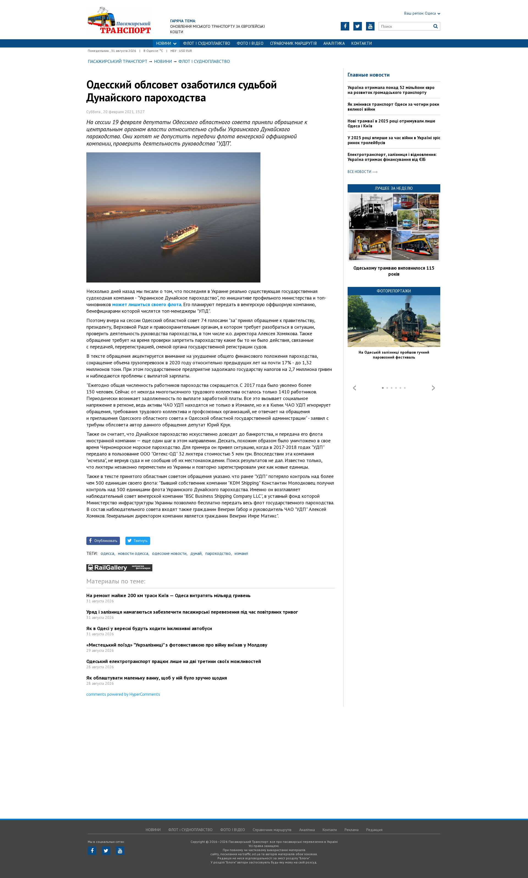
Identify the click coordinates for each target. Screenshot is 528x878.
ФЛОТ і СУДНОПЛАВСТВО (206, 43)
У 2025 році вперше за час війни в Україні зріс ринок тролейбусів (394, 140)
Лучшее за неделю (394, 188)
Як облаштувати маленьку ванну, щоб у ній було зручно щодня (156, 678)
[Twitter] (357, 26)
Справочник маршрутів (293, 43)
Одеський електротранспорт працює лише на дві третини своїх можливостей (173, 661)
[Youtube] (370, 26)
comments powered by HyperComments (123, 694)
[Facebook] (345, 26)
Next (433, 388)
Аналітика (334, 43)
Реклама (352, 829)
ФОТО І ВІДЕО (250, 43)
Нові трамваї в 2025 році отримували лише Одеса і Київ (391, 123)
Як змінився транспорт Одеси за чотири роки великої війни (393, 106)
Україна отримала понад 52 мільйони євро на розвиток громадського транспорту (391, 90)
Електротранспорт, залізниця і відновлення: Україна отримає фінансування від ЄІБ (392, 157)
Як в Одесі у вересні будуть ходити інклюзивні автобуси (149, 628)
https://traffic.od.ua (119, 19)
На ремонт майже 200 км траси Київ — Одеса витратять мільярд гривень (168, 595)
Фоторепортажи (394, 290)
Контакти (361, 43)
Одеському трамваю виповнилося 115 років (394, 271)
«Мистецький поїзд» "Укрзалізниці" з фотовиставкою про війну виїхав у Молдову (176, 645)
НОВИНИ (163, 43)
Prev (354, 388)
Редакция (374, 829)
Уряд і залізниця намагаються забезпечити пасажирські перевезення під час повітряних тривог (192, 612)
